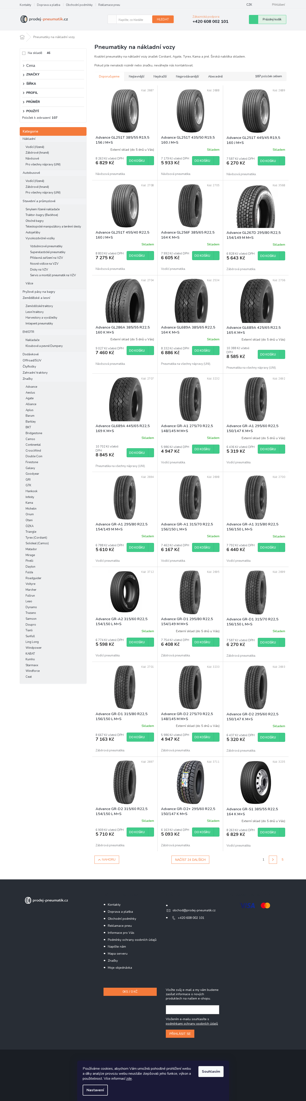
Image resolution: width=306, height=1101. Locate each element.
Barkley (31, 422)
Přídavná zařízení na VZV (46, 258)
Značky (28, 379)
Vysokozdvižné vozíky (40, 238)
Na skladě (39, 53)
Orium (30, 514)
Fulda (29, 572)
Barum (30, 416)
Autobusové (31, 173)
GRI (28, 480)
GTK (28, 485)
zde (129, 1078)
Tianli (29, 630)
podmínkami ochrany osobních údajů (192, 1023)
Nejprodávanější (187, 76)
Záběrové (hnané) (37, 153)
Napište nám (117, 946)
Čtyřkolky (29, 366)
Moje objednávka (120, 967)
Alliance (31, 404)
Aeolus (30, 393)
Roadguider (33, 578)
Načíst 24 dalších (190, 859)
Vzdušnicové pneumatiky (46, 246)
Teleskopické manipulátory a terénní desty (53, 227)
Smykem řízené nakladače (43, 209)
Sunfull (30, 636)
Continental (33, 445)
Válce (29, 283)
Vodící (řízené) (35, 147)
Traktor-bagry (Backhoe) (42, 215)
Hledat (163, 19)
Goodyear (32, 474)
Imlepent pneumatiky (39, 324)
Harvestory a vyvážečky (41, 318)
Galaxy (30, 468)
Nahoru (109, 859)
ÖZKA (30, 526)
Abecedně (215, 76)
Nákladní (29, 139)
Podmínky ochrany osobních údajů (132, 940)
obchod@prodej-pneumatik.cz (194, 910)
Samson (31, 619)
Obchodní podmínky (79, 5)
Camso (30, 439)
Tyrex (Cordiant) (36, 538)
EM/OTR (28, 332)
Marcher (31, 590)
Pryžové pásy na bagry (39, 292)
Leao (29, 601)
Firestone (32, 462)
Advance (31, 387)
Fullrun (30, 596)
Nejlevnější (136, 76)
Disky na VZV (39, 270)
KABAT (30, 654)
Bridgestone (34, 433)
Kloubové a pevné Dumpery (44, 346)
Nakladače (32, 340)
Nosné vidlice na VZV (44, 264)
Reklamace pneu (109, 5)
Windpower (34, 648)
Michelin (31, 509)
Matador (31, 549)
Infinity (30, 497)
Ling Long (32, 642)
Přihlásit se (180, 1034)
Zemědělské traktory (39, 306)
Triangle (31, 532)
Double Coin (34, 456)
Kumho (30, 659)
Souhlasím (211, 1071)
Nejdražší (160, 76)
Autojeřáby (33, 232)
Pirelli (29, 561)
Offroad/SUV (32, 360)
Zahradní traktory (35, 372)
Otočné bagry (35, 221)
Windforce (33, 671)
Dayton (30, 567)
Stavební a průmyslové (39, 201)
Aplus (30, 410)
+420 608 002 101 (191, 918)
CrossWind (33, 451)
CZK (249, 5)
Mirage (30, 555)
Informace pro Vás (121, 933)
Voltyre (30, 584)
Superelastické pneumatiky (47, 252)
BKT (28, 427)
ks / (130, 992)
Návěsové (32, 159)
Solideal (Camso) (37, 543)
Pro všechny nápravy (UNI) (43, 164)
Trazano (31, 613)
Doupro (31, 625)
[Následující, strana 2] (273, 860)
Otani (29, 520)
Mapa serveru (118, 953)
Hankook (31, 491)
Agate (30, 398)
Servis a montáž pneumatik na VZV (53, 275)
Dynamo (31, 607)
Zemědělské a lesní (36, 298)
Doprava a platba (48, 5)
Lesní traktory (35, 312)
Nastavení (95, 1090)
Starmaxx (32, 665)
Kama (29, 503)
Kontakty (25, 5)
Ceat (29, 677)
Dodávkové (31, 354)
